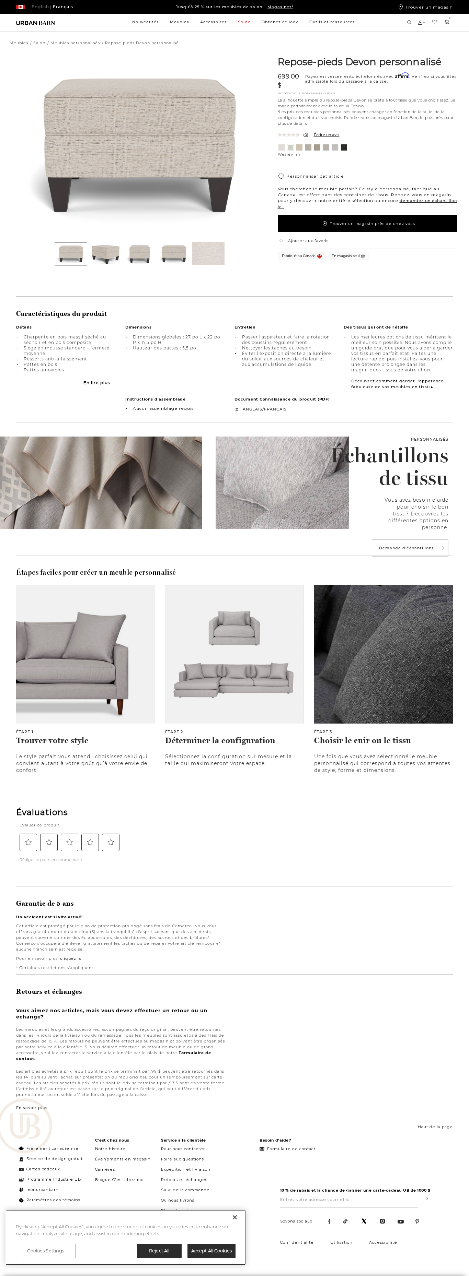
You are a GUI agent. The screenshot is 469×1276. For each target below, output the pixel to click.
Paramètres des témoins (53, 1199)
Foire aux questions (182, 1159)
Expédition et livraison (185, 1169)
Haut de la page (435, 1126)
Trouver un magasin (429, 7)
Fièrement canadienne (52, 1148)
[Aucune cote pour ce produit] (290, 135)
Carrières (105, 1169)
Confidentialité (297, 1242)
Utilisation (341, 1242)
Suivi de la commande (185, 1190)
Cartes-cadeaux (43, 1169)
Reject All (159, 1250)
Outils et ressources (332, 22)
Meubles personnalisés (75, 42)
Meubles (179, 22)
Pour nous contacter (183, 1148)
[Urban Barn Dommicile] (35, 22)
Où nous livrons (177, 1200)
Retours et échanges (184, 1179)
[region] (125, 1237)
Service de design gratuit (53, 1158)
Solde (244, 22)
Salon (39, 42)
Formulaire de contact (291, 1148)
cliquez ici (71, 958)
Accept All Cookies (211, 1250)
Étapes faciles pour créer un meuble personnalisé (96, 572)
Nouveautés (145, 22)
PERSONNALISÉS (429, 439)
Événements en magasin (123, 1159)
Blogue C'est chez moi (120, 1179)
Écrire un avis (327, 134)
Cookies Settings (45, 1250)
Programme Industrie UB (53, 1179)
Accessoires (213, 22)
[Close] (234, 1217)
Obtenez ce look (280, 22)
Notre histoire (110, 1148)
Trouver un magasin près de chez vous (372, 223)
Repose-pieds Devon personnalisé (360, 61)
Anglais (252, 409)
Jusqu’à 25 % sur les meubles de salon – (234, 6)
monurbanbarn (42, 1189)
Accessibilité (383, 1242)
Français (275, 409)
